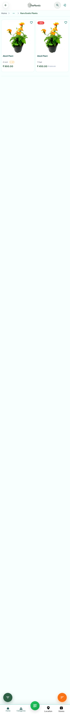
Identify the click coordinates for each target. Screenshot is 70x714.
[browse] (35, 705)
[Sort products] (62, 697)
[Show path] (14, 13)
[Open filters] (7, 697)
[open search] (57, 5)
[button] (48, 709)
